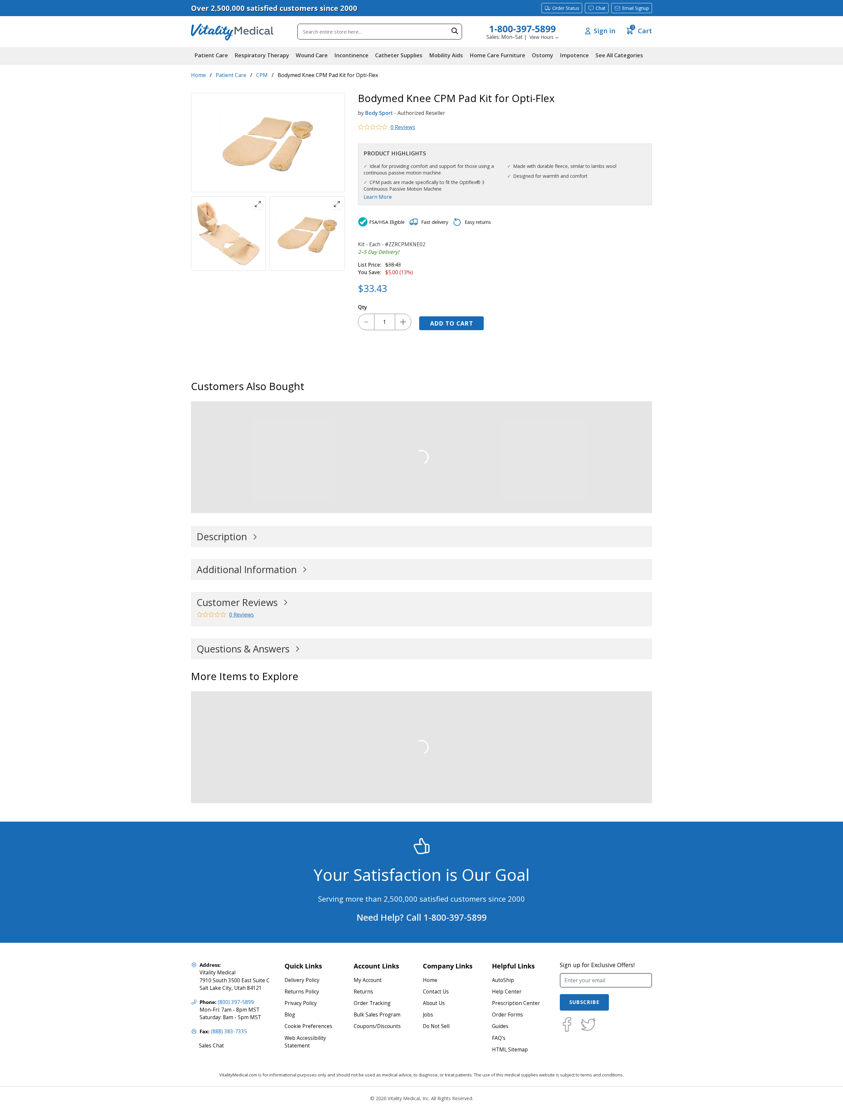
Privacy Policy (301, 1003)
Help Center (507, 991)
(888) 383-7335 (229, 1031)
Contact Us (436, 991)
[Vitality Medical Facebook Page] (567, 1024)
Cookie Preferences (308, 1026)
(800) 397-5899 (236, 1002)
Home (198, 75)
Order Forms (507, 1014)
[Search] (455, 31)
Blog (290, 1014)
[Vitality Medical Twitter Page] (588, 1024)
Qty (362, 307)
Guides (500, 1026)
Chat (601, 8)
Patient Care (231, 75)
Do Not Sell (436, 1026)
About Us (434, 1003)
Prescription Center (516, 1003)
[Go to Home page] (232, 31)
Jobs (428, 1014)
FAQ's (498, 1038)
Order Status (565, 8)
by (361, 113)
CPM (262, 75)
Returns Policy (302, 991)
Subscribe (584, 1002)
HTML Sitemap (510, 1049)
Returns (363, 991)
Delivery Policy (302, 980)
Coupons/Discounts (377, 1026)
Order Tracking (372, 1003)
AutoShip (503, 980)
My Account (368, 980)
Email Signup (635, 8)
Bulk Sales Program (377, 1014)
